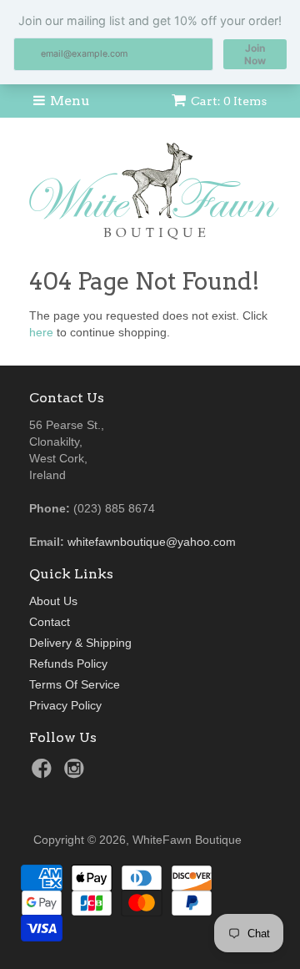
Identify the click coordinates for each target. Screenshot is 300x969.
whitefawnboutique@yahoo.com (152, 541)
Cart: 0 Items (229, 101)
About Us (53, 601)
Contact (49, 621)
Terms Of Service (74, 684)
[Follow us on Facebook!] (44, 773)
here (41, 332)
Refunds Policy (68, 663)
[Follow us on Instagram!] (76, 773)
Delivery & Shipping (80, 642)
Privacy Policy (65, 705)
